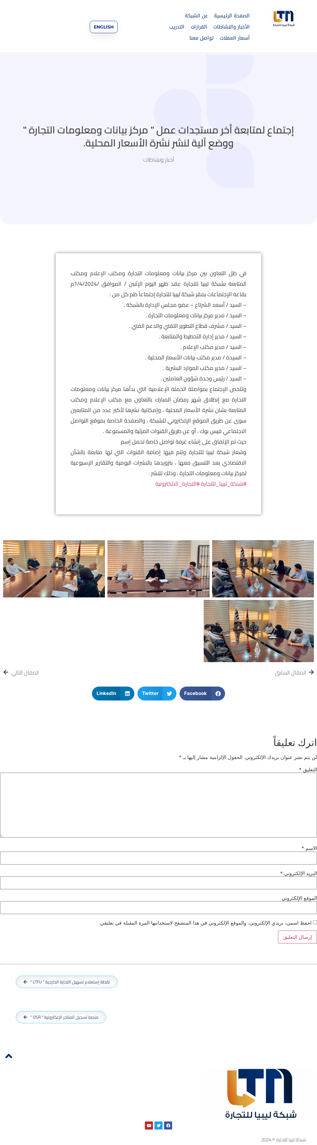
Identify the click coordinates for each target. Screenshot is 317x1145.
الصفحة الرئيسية (232, 15)
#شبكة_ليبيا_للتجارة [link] (223, 484)
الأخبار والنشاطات (231, 27)
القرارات (199, 27)
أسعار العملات (235, 38)
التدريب (177, 27)
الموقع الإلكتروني (299, 898)
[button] (202, 693)
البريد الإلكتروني (298, 873)
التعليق (308, 769)
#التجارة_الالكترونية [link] (177, 484)
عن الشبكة (196, 15)
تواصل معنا (201, 38)
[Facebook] (168, 1125)
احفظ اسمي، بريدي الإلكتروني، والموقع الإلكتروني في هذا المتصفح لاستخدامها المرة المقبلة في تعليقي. (205, 922)
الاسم (309, 848)
